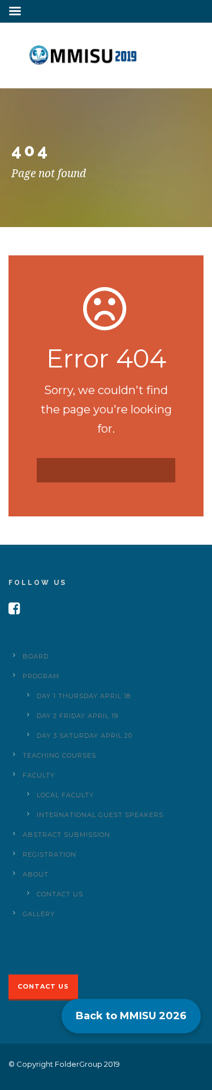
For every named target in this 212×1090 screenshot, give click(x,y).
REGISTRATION (49, 854)
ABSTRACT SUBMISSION (66, 835)
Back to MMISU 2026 (131, 1016)
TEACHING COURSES (59, 755)
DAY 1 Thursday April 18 (84, 696)
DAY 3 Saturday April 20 (84, 736)
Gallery (39, 914)
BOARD (36, 656)
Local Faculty (65, 795)
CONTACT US (60, 894)
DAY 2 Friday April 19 (77, 716)
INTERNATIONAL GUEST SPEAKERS (100, 815)
